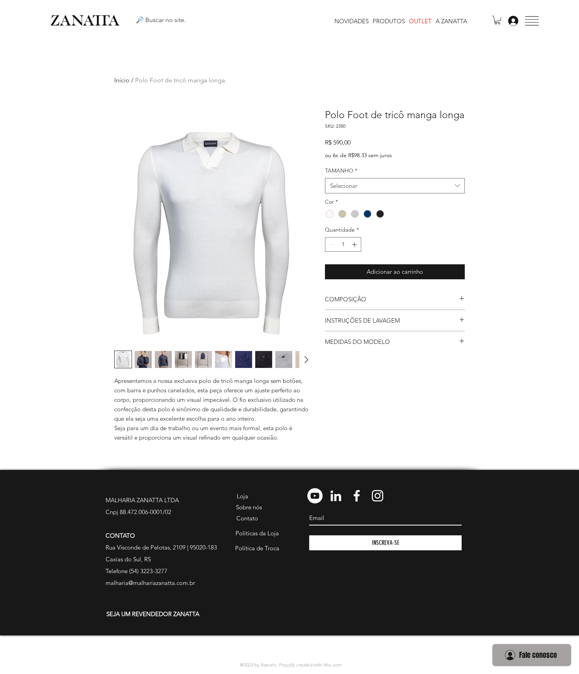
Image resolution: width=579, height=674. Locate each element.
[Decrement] (331, 244)
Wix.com (332, 665)
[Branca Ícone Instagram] (377, 495)
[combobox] (395, 185)
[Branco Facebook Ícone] (356, 495)
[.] (511, 20)
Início (122, 80)
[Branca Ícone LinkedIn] (335, 495)
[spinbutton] (343, 244)
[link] (497, 20)
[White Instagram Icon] (388, 651)
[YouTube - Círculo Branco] (315, 495)
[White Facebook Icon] (375, 651)
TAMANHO (341, 170)
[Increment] (355, 244)
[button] (532, 21)
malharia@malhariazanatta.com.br (150, 583)
